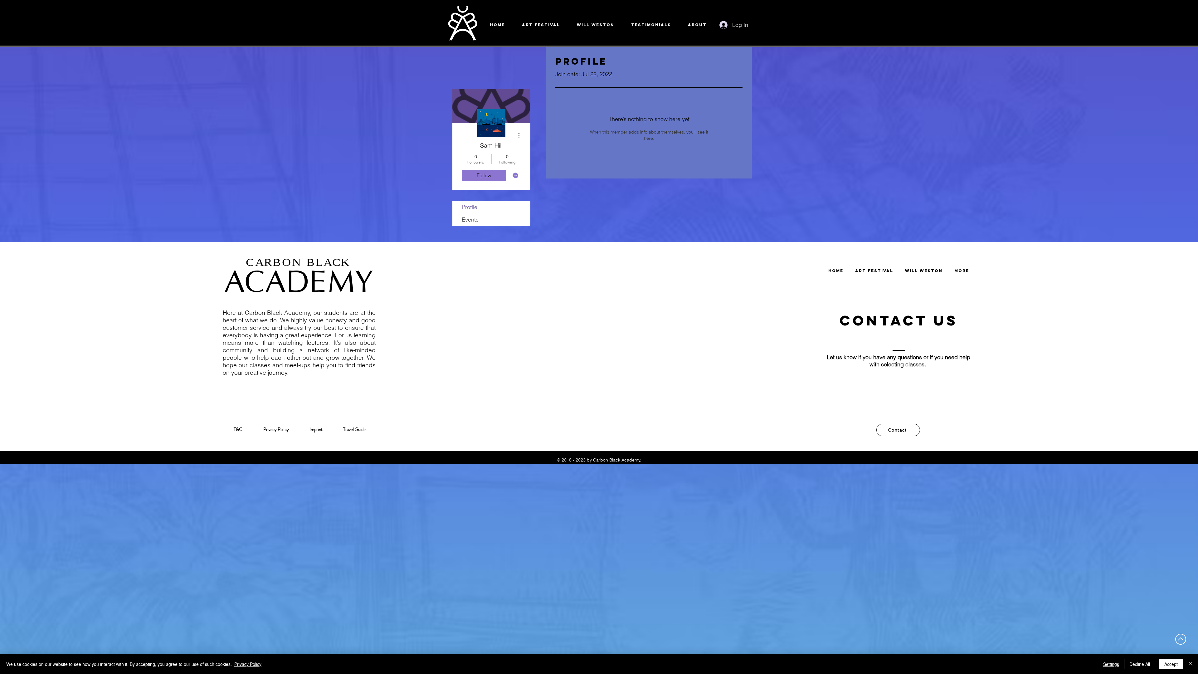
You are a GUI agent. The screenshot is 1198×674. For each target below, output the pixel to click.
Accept (1171, 664)
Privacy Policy (247, 664)
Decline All (1139, 664)
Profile (469, 207)
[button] (898, 430)
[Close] (1190, 664)
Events (470, 219)
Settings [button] (1111, 664)
